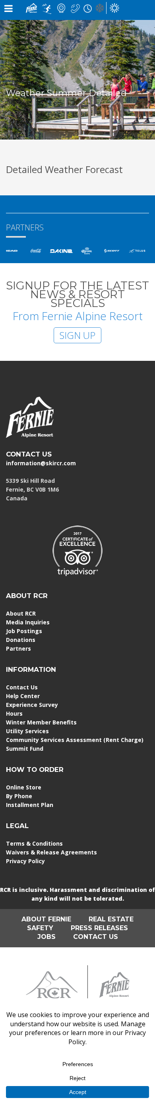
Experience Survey (32, 704)
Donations (20, 639)
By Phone (19, 796)
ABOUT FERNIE (46, 919)
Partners (18, 648)
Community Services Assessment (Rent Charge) (74, 740)
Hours (14, 713)
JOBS (46, 937)
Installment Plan (29, 805)
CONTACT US (29, 454)
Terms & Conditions (34, 843)
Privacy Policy (25, 861)
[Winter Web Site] (100, 7)
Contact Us (22, 687)
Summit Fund (24, 748)
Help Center (23, 696)
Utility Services (27, 731)
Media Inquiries (28, 622)
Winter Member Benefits (41, 722)
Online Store (23, 787)
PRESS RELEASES (99, 928)
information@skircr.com (41, 463)
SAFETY (40, 928)
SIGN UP (77, 335)
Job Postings (24, 631)
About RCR (21, 613)
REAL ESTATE (111, 919)
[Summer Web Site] (114, 7)
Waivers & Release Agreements (51, 852)
